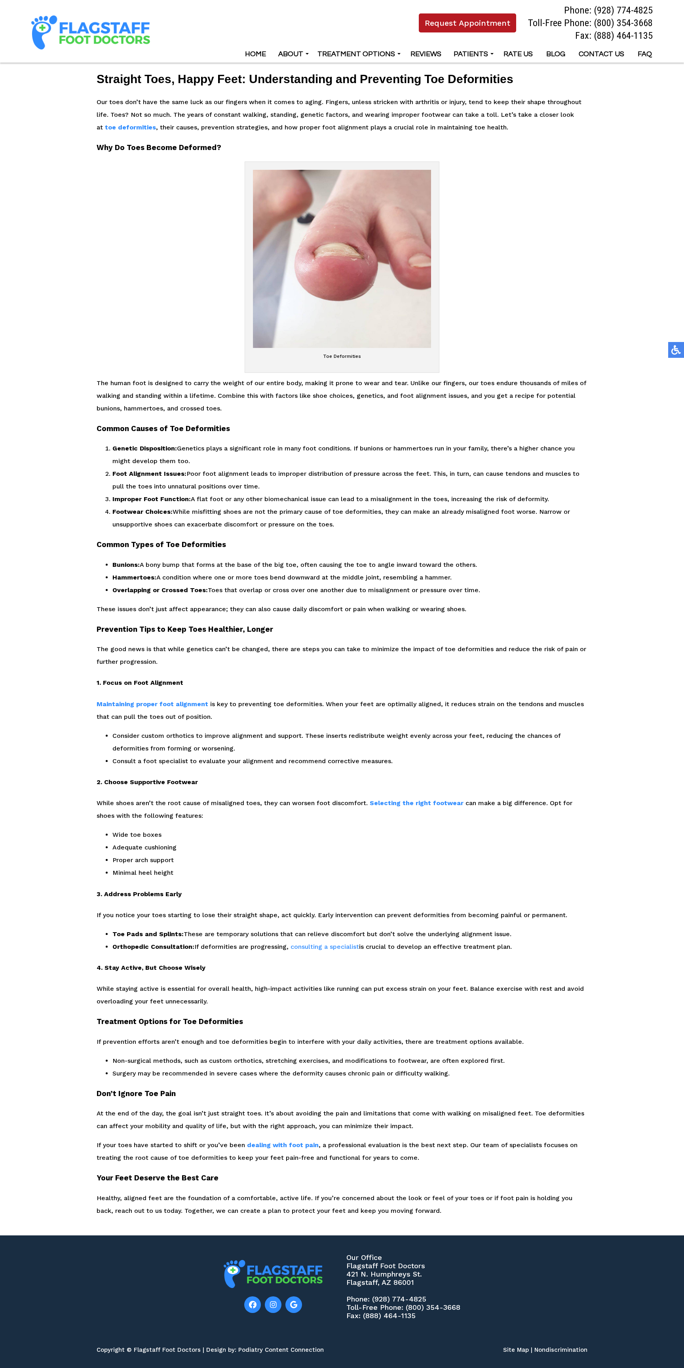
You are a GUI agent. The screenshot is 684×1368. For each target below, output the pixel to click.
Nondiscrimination (560, 1349)
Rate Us (518, 54)
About (290, 54)
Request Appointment (467, 23)
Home (255, 54)
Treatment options (356, 54)
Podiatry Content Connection (281, 1349)
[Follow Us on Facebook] (252, 1304)
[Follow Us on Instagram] (273, 1304)
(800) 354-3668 (623, 22)
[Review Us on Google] (293, 1304)
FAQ (645, 54)
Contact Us (601, 54)
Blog (555, 54)
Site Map (516, 1349)
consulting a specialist (325, 946)
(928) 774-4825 (623, 10)
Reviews (425, 54)
